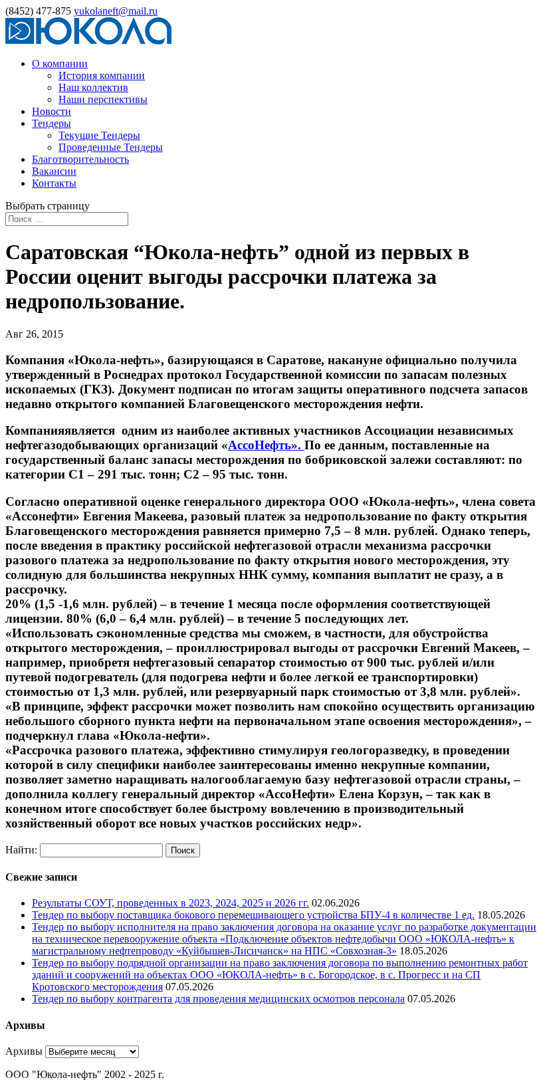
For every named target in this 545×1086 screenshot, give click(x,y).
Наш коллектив (93, 87)
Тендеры (51, 123)
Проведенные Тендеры (110, 147)
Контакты (54, 183)
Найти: (21, 849)
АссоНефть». (266, 445)
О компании (60, 63)
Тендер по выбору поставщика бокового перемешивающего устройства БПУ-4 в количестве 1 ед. (253, 915)
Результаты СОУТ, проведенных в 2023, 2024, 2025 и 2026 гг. (170, 903)
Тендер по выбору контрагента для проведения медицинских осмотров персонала (218, 998)
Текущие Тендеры (99, 135)
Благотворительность (80, 159)
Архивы (24, 1051)
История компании (101, 75)
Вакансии (54, 171)
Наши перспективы (103, 99)
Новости (51, 111)
